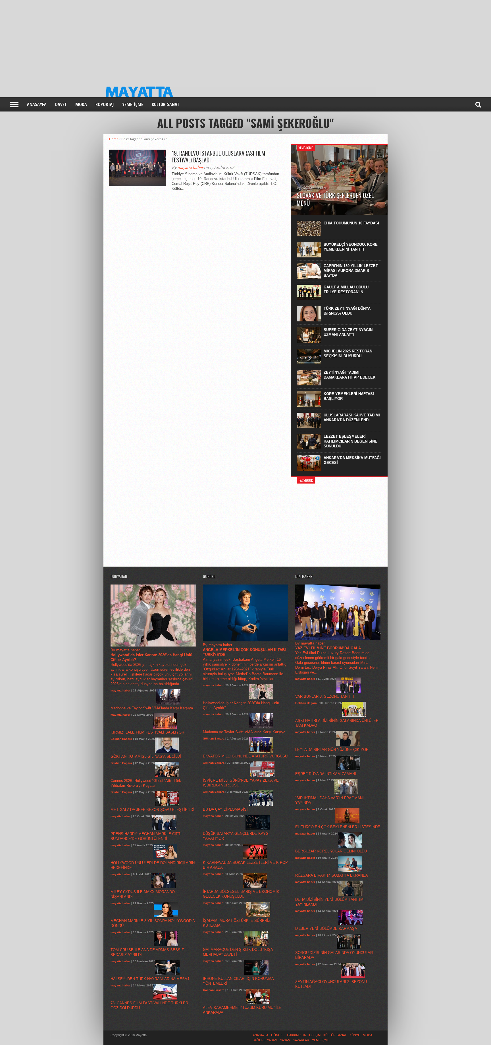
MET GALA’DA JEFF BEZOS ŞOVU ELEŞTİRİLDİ (152, 810)
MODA (81, 104)
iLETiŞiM (315, 1035)
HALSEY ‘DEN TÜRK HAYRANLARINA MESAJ (150, 979)
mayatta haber (190, 167)
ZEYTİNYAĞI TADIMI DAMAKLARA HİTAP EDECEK (349, 374)
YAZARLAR (301, 1040)
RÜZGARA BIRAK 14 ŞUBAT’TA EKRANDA (331, 875)
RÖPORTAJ (104, 104)
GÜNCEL (277, 1035)
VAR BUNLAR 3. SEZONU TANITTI (324, 696)
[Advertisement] (170, 40)
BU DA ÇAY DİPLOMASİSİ (225, 809)
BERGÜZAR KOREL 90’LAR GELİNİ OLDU (331, 851)
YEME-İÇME (132, 104)
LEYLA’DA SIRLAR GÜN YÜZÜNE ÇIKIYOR (332, 749)
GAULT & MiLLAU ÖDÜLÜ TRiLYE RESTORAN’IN (346, 289)
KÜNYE (354, 1035)
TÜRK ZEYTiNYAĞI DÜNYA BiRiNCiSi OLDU (347, 310)
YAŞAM (285, 1040)
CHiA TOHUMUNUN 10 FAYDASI (351, 223)
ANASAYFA (37, 104)
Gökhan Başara (121, 738)
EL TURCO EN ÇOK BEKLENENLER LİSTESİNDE (337, 827)
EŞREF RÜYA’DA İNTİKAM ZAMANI (325, 774)
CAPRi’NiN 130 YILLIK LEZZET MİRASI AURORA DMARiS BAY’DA (351, 271)
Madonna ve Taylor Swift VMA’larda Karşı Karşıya (152, 708)
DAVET (61, 104)
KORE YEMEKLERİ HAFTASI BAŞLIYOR (349, 396)
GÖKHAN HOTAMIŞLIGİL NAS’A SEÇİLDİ (146, 756)
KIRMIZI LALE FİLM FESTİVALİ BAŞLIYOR (147, 732)
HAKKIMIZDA (296, 1035)
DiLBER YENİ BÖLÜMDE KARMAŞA (326, 928)
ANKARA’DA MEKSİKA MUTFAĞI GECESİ (352, 460)
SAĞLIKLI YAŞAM (265, 1040)
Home (113, 139)
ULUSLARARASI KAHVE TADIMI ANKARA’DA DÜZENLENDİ (352, 417)
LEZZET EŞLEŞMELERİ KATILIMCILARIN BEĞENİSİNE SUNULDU (350, 441)
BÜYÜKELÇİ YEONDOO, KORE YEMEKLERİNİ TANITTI (351, 246)
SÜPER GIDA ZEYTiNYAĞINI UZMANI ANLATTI (349, 332)
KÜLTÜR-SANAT (165, 104)
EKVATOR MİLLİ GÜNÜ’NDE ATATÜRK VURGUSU (245, 756)
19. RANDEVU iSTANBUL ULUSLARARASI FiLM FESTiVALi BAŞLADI (218, 156)
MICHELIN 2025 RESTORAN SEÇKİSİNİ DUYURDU (348, 353)
